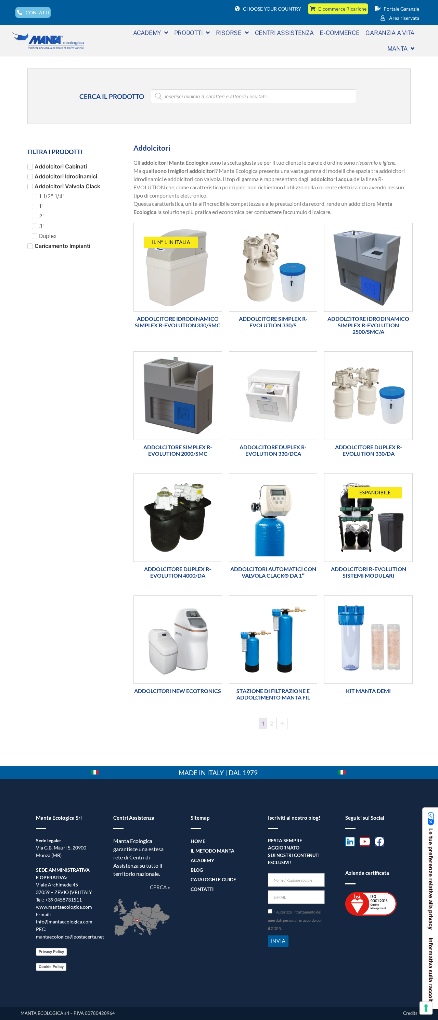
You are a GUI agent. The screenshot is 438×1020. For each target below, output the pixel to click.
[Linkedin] (350, 841)
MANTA (397, 48)
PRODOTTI (188, 32)
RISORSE (229, 32)
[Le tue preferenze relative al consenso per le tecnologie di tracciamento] (426, 1008)
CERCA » (160, 887)
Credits (410, 1013)
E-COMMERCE (339, 32)
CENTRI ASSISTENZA (284, 32)
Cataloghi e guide (213, 879)
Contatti (202, 889)
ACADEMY (147, 32)
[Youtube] (365, 841)
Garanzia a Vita (389, 32)
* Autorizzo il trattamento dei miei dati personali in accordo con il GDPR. (295, 920)
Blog (197, 870)
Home (198, 841)
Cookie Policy (51, 966)
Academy (202, 860)
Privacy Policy (51, 951)
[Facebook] (379, 841)
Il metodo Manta (212, 851)
